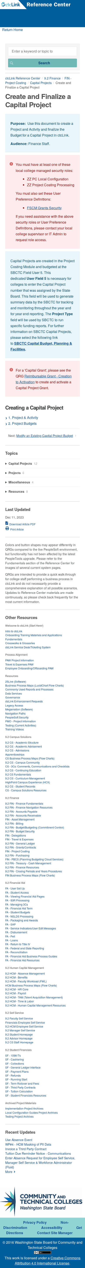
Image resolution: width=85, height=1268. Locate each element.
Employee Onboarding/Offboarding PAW (29, 668)
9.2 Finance (52, 78)
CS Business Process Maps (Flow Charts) (29, 758)
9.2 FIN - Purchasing (17, 855)
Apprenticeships (14, 754)
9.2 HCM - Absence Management (25, 973)
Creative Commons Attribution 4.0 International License (47, 1260)
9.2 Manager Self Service (20, 1030)
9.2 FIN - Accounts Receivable (23, 815)
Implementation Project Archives (24, 1108)
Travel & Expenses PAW (19, 664)
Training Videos (14, 729)
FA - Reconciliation (16, 952)
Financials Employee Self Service (25, 1022)
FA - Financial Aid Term (18, 908)
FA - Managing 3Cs (16, 904)
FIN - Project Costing (17, 851)
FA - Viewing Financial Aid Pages (24, 896)
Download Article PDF (22, 524)
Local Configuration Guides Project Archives (31, 1112)
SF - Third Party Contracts (20, 1087)
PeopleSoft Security (17, 717)
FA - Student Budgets (17, 912)
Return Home (12, 29)
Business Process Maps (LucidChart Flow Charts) (34, 685)
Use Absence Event (18, 1140)
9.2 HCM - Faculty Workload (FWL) (26, 981)
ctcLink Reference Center (22, 78)
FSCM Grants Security (44, 207)
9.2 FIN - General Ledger (20, 843)
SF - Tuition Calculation (19, 1091)
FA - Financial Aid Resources (22, 960)
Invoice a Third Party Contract (25, 1149)
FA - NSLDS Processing (19, 916)
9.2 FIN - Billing (14, 823)
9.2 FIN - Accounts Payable (21, 811)
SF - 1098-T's (13, 1055)
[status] (42, 133)
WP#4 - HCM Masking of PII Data (28, 1144)
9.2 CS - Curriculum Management (25, 778)
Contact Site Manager (55, 1232)
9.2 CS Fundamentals (18, 774)
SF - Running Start (16, 1079)
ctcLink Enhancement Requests (24, 701)
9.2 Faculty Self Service (19, 1018)
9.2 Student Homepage (19, 1034)
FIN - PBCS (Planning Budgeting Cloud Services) (34, 859)
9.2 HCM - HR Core (16, 989)
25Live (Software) (15, 681)
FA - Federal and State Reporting (24, 948)
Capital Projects (41, 83)
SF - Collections (14, 1063)
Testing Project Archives (19, 1116)
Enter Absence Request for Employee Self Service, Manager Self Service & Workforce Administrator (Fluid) (40, 1162)
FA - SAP (10, 924)
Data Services (13, 693)
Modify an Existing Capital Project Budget (44, 435)
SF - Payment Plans (17, 1071)
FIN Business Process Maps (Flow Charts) (30, 875)
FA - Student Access (17, 892)
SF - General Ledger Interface (23, 1067)
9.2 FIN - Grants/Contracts (20, 847)
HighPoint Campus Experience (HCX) (27, 782)
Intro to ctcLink (13, 631)
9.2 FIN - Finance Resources (22, 867)
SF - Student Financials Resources (25, 1095)
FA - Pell (10, 936)
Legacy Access (14, 705)
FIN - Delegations (15, 835)
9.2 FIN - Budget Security (20, 831)
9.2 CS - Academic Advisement (23, 746)
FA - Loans (11, 940)
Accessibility (51, 1227)
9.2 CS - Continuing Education (23, 770)
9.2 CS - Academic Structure (22, 742)
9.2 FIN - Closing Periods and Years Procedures (33, 871)
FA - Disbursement (16, 932)
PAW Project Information (19, 660)
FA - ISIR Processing (17, 900)
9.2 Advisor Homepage (18, 1038)
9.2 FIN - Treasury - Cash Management (28, 863)
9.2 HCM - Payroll (15, 993)
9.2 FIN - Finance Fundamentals (24, 803)
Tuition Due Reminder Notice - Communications (38, 1153)
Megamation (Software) (19, 709)
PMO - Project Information (20, 721)
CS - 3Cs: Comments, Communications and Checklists (37, 766)
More (8, 1171)
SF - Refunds (13, 1075)
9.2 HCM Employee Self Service (24, 1026)
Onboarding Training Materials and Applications (33, 635)
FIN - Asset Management (19, 819)
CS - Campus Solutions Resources (25, 790)
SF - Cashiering (14, 1059)
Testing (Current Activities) (20, 725)
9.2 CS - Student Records (20, 786)
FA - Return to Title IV (17, 944)
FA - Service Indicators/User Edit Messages (30, 928)
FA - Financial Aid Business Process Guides (31, 956)
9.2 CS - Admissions (17, 750)
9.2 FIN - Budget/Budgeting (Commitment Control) (34, 827)
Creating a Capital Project (34, 407)
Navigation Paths (15, 713)
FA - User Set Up (15, 888)
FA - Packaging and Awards (21, 920)
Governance (12, 697)
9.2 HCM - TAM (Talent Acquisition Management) (34, 997)
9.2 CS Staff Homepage (19, 1042)
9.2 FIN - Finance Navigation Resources (29, 807)
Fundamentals (13, 639)
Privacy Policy (35, 1222)
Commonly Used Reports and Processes (29, 689)
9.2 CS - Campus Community (22, 762)
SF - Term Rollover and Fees (22, 1083)
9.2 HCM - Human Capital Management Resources (35, 1005)
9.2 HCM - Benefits (16, 977)
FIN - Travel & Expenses (19, 839)
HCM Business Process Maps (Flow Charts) (31, 985)
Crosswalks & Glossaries (20, 643)
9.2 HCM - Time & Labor (19, 1001)
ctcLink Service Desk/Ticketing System (28, 647)
